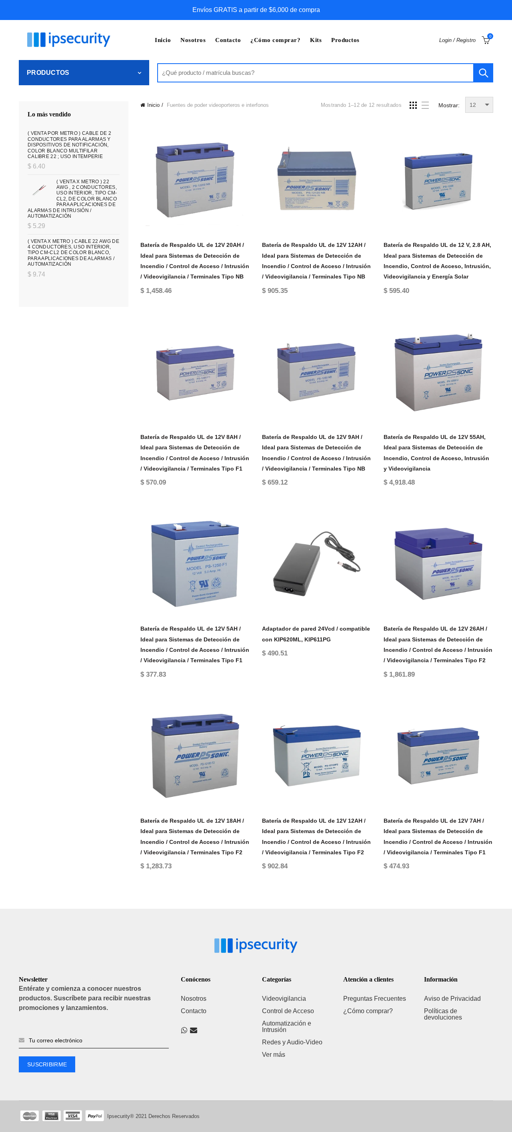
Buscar (483, 73)
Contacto (228, 40)
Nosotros (193, 40)
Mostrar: (449, 105)
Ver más (273, 1054)
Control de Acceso (288, 1011)
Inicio (163, 40)
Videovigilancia (284, 998)
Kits (316, 40)
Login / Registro (457, 40)
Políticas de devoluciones (443, 1014)
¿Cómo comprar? (275, 40)
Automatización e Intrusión (286, 1026)
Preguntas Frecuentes (374, 998)
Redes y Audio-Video (292, 1042)
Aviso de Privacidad (452, 998)
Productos (345, 40)
